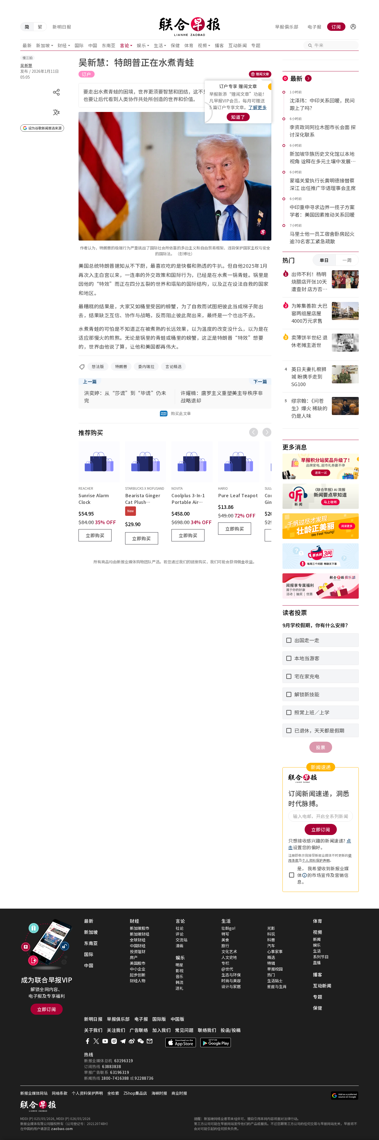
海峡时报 (159, 1093)
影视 (179, 970)
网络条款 (59, 1093)
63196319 (123, 1060)
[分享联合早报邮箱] (149, 1041)
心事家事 (275, 951)
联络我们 (207, 1030)
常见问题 (184, 1030)
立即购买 (95, 535)
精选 (271, 957)
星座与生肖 (277, 986)
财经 (62, 45)
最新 (27, 45)
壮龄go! (228, 928)
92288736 (144, 1078)
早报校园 (275, 969)
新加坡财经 (139, 934)
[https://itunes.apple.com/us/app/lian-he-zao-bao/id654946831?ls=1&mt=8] (180, 1042)
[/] (189, 26)
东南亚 (109, 45)
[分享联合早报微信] (140, 1041)
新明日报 (61, 26)
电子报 (314, 26)
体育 (188, 45)
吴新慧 (26, 65)
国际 (79, 45)
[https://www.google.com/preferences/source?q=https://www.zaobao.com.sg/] (345, 1095)
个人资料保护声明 (316, 860)
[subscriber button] (353, 26)
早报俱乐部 (287, 26)
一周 (347, 260)
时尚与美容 (231, 980)
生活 (158, 45)
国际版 (159, 1019)
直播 (317, 962)
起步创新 (137, 975)
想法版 (98, 366)
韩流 (179, 982)
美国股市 (137, 963)
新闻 (317, 939)
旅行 (225, 945)
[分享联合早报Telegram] (123, 1041)
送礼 (179, 988)
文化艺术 (229, 951)
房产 (134, 957)
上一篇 (90, 381)
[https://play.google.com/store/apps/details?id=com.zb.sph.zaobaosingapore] (215, 1042)
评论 (179, 934)
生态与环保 (231, 975)
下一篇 (260, 381)
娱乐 (141, 45)
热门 (271, 975)
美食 (225, 939)
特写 (225, 934)
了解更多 (257, 107)
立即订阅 (46, 1009)
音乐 (179, 976)
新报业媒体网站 (33, 1093)
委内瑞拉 (146, 366)
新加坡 (43, 45)
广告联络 (139, 1030)
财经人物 (137, 980)
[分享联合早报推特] (96, 1041)
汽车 (271, 945)
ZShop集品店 (135, 1093)
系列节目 (321, 956)
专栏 (225, 963)
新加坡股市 (139, 928)
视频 (202, 45)
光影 (271, 928)
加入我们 (161, 1030)
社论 (179, 928)
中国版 (178, 1019)
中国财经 (137, 945)
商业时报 (179, 1093)
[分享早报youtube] (105, 1041)
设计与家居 (231, 986)
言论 (124, 45)
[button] (353, 26)
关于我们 (93, 1030)
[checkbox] (291, 875)
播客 (219, 45)
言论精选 (173, 366)
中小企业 (137, 969)
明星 (179, 965)
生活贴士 (275, 980)
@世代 (227, 969)
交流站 (181, 939)
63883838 (111, 1066)
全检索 (113, 1093)
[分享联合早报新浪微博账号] (131, 1041)
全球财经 (137, 939)
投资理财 (137, 951)
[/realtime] (308, 78)
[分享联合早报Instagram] (114, 1041)
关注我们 (116, 1030)
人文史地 (229, 957)
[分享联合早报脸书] (87, 1041)
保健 (175, 45)
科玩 (271, 934)
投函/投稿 (231, 1030)
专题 (255, 45)
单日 (324, 260)
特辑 (271, 963)
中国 (92, 45)
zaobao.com (62, 1128)
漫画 (179, 945)
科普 (271, 939)
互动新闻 (237, 45)
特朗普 (121, 366)
